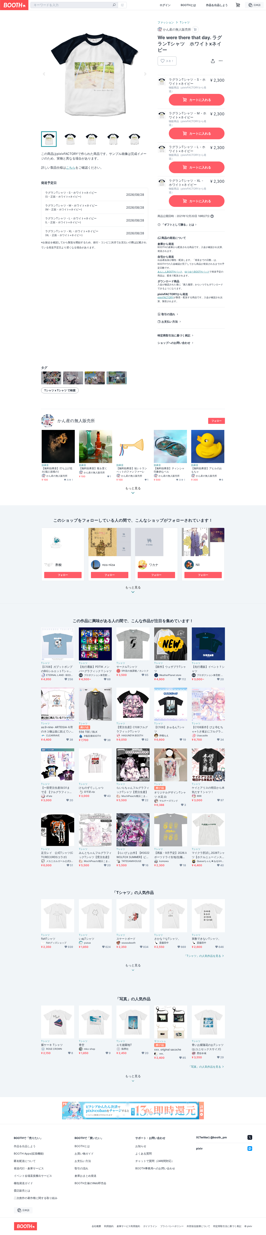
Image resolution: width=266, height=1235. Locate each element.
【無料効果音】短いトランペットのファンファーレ (131, 470)
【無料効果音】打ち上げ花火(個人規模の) (57, 470)
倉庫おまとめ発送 (85, 1175)
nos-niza (108, 565)
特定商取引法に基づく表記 (174, 335)
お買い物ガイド (84, 1153)
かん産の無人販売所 (76, 420)
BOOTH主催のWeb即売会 (90, 1183)
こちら (70, 167)
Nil (198, 565)
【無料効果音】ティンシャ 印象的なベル (170, 470)
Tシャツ (185, 22)
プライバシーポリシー (172, 1226)
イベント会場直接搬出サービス (33, 1175)
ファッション (166, 22)
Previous (44, 74)
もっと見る (133, 587)
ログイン (165, 5)
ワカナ (153, 565)
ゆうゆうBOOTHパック (197, 271)
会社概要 (96, 1226)
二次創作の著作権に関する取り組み (35, 1198)
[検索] (114, 5)
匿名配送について (25, 1161)
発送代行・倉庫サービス (29, 1168)
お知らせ (140, 1146)
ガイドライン (150, 1226)
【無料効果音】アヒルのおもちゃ (206, 470)
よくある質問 (143, 1153)
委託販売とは (22, 1190)
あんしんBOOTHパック (170, 271)
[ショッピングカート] (238, 5)
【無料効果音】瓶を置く (93, 468)
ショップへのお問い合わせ (174, 342)
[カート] (195, 29)
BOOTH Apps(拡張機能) (29, 1153)
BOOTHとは (188, 5)
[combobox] (74, 5)
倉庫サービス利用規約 (128, 1226)
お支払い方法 (169, 321)
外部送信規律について (198, 1226)
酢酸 (58, 565)
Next (145, 74)
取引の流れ (168, 314)
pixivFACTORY (166, 297)
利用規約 (109, 1226)
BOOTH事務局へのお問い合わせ (155, 1168)
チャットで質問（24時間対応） (154, 1161)
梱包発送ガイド (23, 1183)
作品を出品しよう (217, 5)
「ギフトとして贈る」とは (177, 224)
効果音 (45, 465)
